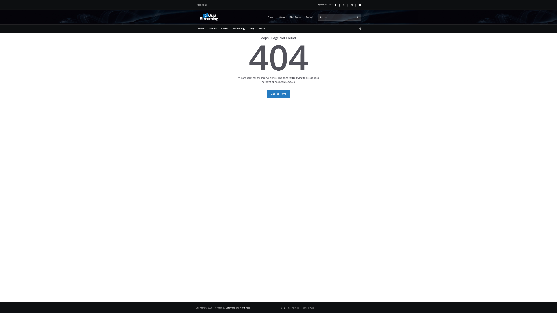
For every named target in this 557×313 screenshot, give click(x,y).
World (262, 28)
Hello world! (213, 5)
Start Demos (295, 17)
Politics (213, 28)
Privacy (271, 17)
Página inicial (293, 308)
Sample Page (308, 308)
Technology (239, 28)
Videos (282, 17)
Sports (224, 28)
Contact (309, 17)
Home (201, 28)
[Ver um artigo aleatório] (359, 28)
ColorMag (230, 307)
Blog (252, 28)
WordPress (245, 307)
